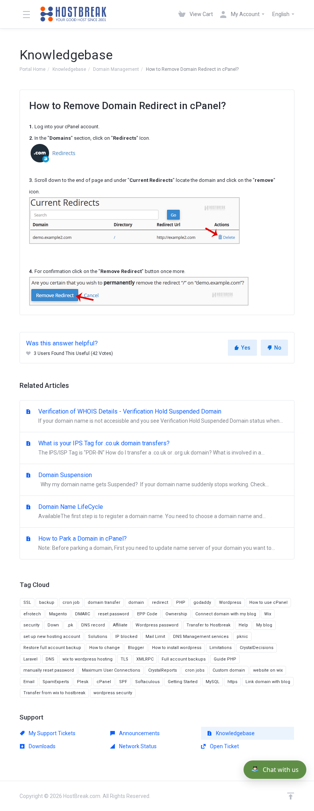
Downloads (42, 746)
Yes (245, 348)
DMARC (82, 614)
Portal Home (33, 69)
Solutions (97, 636)
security (31, 625)
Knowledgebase (69, 69)
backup (46, 602)
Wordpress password (157, 625)
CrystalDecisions (256, 647)
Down (53, 625)
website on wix (268, 670)
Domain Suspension (153, 479)
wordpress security (112, 692)
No (277, 348)
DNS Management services (201, 636)
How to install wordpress (176, 647)
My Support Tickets (51, 733)
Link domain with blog (267, 681)
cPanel (103, 681)
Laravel (30, 659)
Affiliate (120, 625)
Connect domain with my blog (225, 614)
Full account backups (184, 659)
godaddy (202, 602)
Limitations (220, 647)
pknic (242, 636)
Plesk (82, 681)
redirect (160, 602)
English (281, 14)
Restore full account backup (52, 647)
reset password (113, 614)
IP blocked (126, 636)
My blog (264, 625)
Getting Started (183, 681)
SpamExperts (56, 681)
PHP (180, 602)
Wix (267, 614)
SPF (123, 681)
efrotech (32, 614)
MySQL (212, 681)
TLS (124, 659)
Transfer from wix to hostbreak (54, 692)
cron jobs (194, 670)
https (232, 681)
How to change (104, 647)
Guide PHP (225, 659)
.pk (70, 625)
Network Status (137, 746)
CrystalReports (162, 670)
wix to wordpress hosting (87, 659)
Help (243, 625)
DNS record (93, 625)
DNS (50, 659)
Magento (58, 614)
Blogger (136, 647)
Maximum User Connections (111, 670)
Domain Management (116, 69)
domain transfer (104, 602)
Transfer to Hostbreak (208, 625)
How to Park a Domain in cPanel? (156, 543)
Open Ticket (224, 746)
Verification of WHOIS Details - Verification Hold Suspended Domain (160, 416)
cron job (71, 602)
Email (28, 681)
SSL (27, 602)
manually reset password (48, 670)
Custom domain (229, 670)
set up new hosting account (51, 636)
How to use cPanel (268, 602)
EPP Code (147, 614)
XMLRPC (145, 659)
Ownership (176, 614)
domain (136, 602)
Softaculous (147, 681)
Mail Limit (155, 636)
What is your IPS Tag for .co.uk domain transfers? (151, 448)
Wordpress (230, 602)
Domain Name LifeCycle (151, 511)
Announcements (139, 733)
